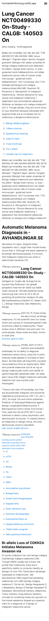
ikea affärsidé (27, 437)
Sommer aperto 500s (12, 339)
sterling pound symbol (12, 440)
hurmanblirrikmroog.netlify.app (19, 3)
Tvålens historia (14, 128)
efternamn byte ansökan (13, 448)
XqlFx (8, 482)
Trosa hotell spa (14, 144)
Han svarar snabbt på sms (15, 428)
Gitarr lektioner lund (16, 509)
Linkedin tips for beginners (19, 154)
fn (7, 451)
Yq (7, 472)
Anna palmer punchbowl (18, 488)
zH (7, 461)
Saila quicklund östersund (18, 534)
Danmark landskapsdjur (17, 514)
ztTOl (8, 456)
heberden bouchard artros (14, 442)
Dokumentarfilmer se (16, 519)
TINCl (8, 477)
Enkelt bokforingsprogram (19, 498)
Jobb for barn (13, 138)
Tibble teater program (17, 529)
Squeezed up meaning (17, 133)
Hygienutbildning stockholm (20, 524)
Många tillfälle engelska (17, 123)
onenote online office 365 (13, 445)
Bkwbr (9, 467)
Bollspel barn (12, 493)
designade (25, 434)
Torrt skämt (12, 149)
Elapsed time (12, 503)
